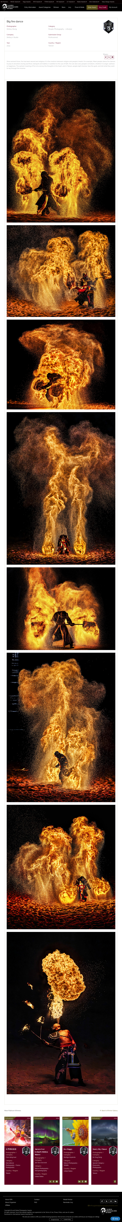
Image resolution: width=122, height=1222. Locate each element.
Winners (56, 7)
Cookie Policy (67, 1219)
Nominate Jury (68, 1202)
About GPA (8, 1199)
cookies (71, 1212)
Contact (36, 1199)
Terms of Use (49, 1212)
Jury (69, 7)
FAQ (35, 1202)
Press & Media (79, 7)
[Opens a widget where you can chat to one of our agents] (115, 1219)
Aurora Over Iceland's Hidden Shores (41, 1152)
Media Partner (67, 1199)
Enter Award (92, 7)
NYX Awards (37, 1)
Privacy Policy (58, 1212)
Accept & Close (55, 1219)
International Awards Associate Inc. (23, 1214)
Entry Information (30, 7)
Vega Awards (27, 1)
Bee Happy (68, 1149)
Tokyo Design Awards (108, 1)
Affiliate (7, 1205)
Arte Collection (93, 1)
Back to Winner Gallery (109, 1110)
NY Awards (60, 1)
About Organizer (10, 1202)
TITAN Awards (48, 1)
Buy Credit (102, 7)
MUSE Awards (15, 1)
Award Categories (45, 7)
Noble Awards (81, 1)
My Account (113, 7)
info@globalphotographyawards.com (103, 1206)
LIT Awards (70, 1)
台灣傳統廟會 (11, 1149)
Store (63, 7)
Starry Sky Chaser (100, 1149)
